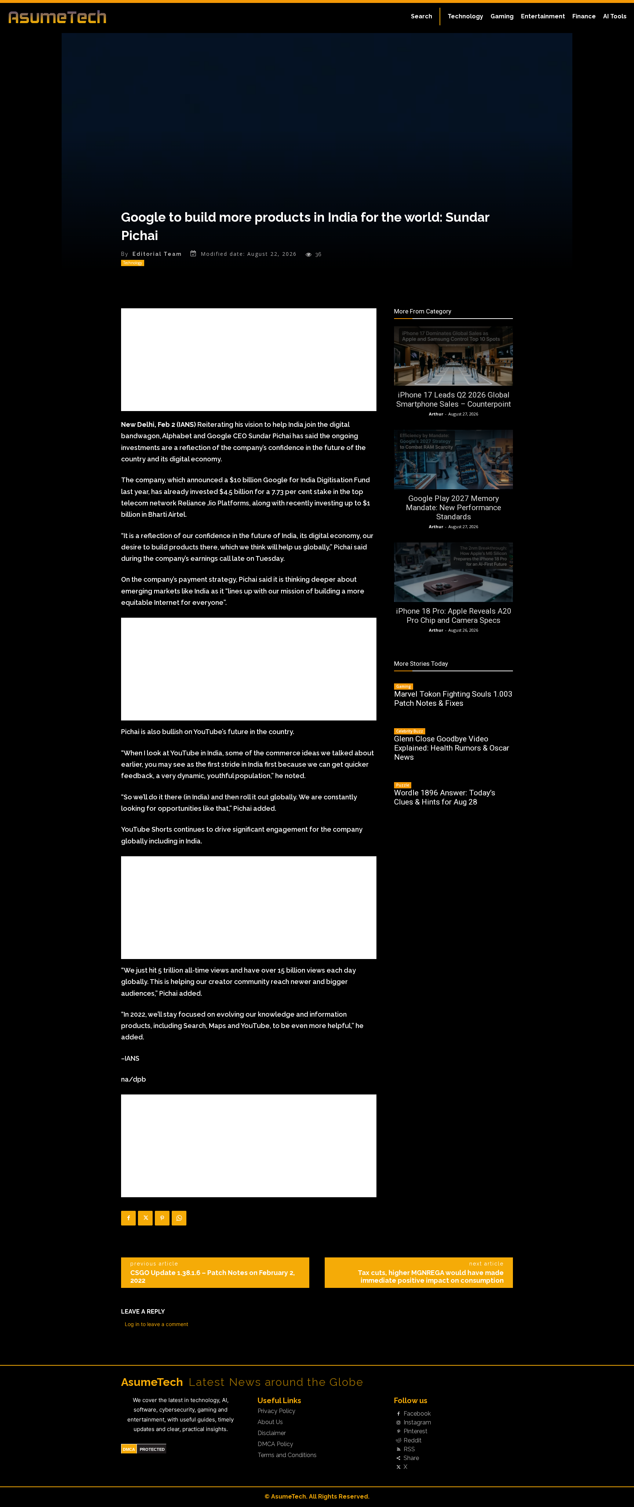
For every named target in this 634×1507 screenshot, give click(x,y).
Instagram (417, 1423)
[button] (421, 16)
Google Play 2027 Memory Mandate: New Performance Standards (453, 507)
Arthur (436, 414)
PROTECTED (152, 1449)
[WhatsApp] (179, 1218)
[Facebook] (128, 1218)
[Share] (398, 1458)
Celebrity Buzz (409, 731)
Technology (132, 262)
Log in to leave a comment (156, 1324)
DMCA (129, 1449)
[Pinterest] (162, 1218)
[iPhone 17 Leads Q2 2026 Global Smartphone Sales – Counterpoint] (453, 356)
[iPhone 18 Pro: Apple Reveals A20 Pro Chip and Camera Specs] (453, 572)
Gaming (403, 686)
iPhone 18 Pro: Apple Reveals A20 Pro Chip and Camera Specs (453, 616)
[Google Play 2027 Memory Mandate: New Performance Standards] (453, 459)
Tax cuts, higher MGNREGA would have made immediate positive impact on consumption (431, 1276)
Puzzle (402, 785)
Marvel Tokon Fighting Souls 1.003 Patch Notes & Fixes (453, 699)
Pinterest (415, 1431)
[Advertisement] (248, 359)
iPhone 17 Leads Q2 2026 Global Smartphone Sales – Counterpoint (453, 399)
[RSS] (398, 1449)
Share (411, 1458)
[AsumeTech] (76, 16)
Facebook (417, 1414)
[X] (145, 1218)
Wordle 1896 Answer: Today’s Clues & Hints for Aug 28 (444, 797)
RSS (409, 1449)
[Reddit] (398, 1440)
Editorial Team (157, 254)
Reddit (413, 1441)
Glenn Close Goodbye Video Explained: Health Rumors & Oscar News (451, 748)
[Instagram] (398, 1423)
